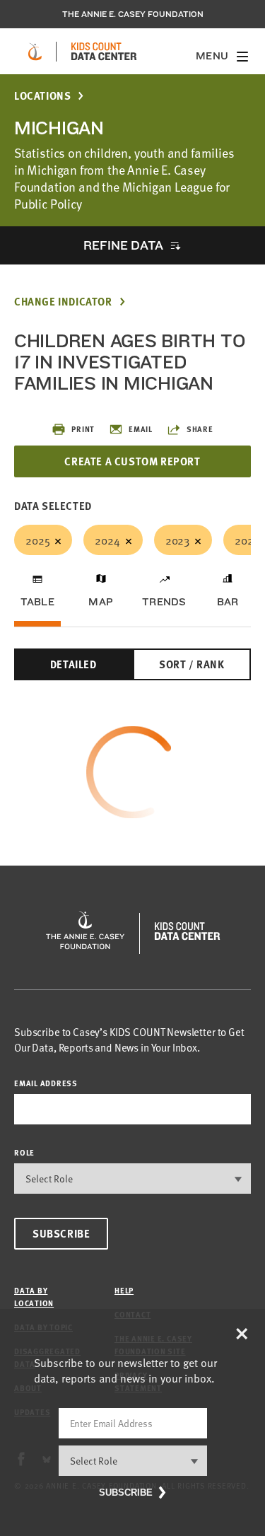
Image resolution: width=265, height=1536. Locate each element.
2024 (107, 539)
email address (46, 1083)
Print (83, 429)
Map (100, 601)
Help (124, 1290)
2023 (177, 539)
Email (141, 429)
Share (200, 429)
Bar (228, 601)
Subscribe (61, 1233)
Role (24, 1152)
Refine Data (123, 245)
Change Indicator (63, 301)
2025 (37, 539)
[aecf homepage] (35, 52)
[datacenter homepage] (104, 52)
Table (37, 601)
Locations (42, 95)
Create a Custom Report (132, 461)
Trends (164, 601)
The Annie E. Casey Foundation (133, 14)
